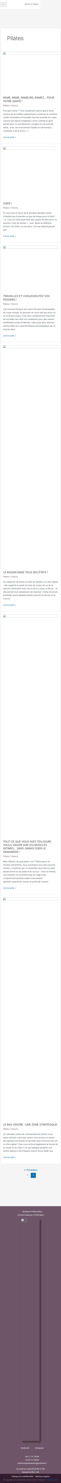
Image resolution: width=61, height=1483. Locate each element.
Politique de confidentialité (22, 1476)
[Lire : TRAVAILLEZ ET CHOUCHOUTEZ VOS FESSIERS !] (30, 268)
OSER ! (7, 203)
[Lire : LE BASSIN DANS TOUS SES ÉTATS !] (30, 456)
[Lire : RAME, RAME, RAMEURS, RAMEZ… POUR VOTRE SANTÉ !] (30, 72)
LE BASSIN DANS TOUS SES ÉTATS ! (25, 572)
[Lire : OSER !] (29, 172)
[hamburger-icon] (3, 4)
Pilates (6, 105)
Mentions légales (42, 1476)
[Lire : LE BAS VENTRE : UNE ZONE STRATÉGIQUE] (30, 1008)
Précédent (30, 1170)
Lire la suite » (9, 137)
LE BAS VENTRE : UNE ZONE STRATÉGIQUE (30, 1124)
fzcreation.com (51, 1480)
